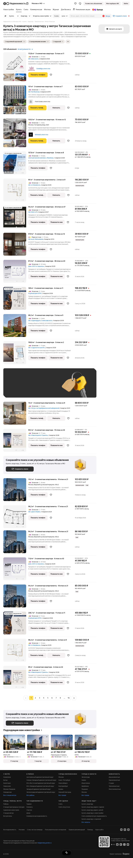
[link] (126, 3)
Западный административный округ (38, 789)
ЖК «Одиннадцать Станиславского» (40, 320)
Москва (30, 125)
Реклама (22, 829)
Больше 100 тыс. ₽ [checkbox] (29, 392)
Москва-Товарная (9, 789)
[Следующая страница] (74, 698)
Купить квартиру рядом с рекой (92, 810)
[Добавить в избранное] (50, 74)
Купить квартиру (87, 804)
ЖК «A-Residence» (34, 185)
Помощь (90, 829)
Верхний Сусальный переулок (44, 484)
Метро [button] (108, 16)
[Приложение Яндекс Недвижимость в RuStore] (128, 844)
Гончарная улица (39, 125)
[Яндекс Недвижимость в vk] (121, 829)
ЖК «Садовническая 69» (36, 347)
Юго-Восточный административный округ (40, 783)
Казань (60, 789)
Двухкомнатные (114, 777)
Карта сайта (99, 829)
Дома (28, 813)
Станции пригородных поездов (13, 807)
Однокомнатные (114, 780)
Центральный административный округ (40, 777)
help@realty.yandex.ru (44, 843)
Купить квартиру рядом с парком (93, 807)
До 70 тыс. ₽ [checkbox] (40, 386)
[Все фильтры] (5, 16)
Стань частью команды (34, 829)
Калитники (7, 783)
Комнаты (29, 807)
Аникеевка (7, 777)
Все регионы (7, 816)
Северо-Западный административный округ (41, 780)
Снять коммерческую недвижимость (94, 816)
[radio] (35, 698)
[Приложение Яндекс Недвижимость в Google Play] (121, 844)
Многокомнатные (115, 789)
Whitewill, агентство (41, 134)
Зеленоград (86, 777)
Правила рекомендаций (77, 829)
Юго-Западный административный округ (40, 786)
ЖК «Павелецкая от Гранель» (38, 435)
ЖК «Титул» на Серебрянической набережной (43, 408)
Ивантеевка (86, 783)
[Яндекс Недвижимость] (16, 3)
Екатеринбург (63, 786)
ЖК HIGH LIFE (33, 212)
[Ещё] (67, 41)
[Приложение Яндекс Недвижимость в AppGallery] (124, 844)
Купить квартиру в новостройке (92, 813)
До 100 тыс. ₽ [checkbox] (13, 392)
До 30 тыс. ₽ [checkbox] (12, 386)
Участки (29, 810)
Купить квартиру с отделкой (91, 819)
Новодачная (7, 792)
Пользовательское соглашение (55, 829)
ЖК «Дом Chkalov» (34, 512)
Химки (84, 780)
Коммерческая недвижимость (36, 816)
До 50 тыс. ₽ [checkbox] (26, 386)
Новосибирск (63, 783)
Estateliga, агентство (43, 68)
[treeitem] (9, 9)
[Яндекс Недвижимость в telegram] (128, 829)
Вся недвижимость (9, 829)
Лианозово (7, 786)
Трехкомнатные (114, 786)
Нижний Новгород (64, 792)
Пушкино (85, 789)
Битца (5, 780)
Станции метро (8, 813)
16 (69, 698)
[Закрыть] (129, 16)
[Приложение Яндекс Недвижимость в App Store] (117, 844)
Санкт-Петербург (64, 780)
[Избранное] (75, 3)
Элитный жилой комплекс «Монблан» (41, 158)
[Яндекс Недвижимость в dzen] (125, 829)
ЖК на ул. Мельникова (35, 239)
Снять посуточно (64, 807)
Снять (60, 804)
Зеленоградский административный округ (40, 792)
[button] (80, 3)
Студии (111, 783)
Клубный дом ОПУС (35, 293)
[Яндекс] (126, 854)
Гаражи (28, 804)
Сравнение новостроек (11, 810)
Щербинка (85, 786)
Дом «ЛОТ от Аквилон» (36, 266)
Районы (6, 804)
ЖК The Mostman (34, 92)
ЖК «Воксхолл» (33, 59)
